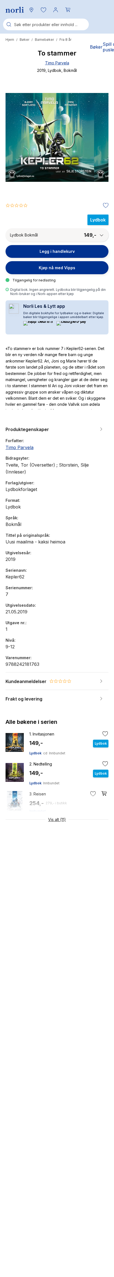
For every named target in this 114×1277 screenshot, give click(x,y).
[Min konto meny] (56, 10)
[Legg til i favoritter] (104, 206)
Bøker (24, 39)
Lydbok (35, 753)
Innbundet (57, 753)
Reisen (37, 794)
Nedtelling (40, 764)
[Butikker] (31, 10)
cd (45, 753)
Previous (17, 158)
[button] (43, 10)
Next (97, 158)
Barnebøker (44, 39)
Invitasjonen (41, 734)
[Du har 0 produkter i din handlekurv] (68, 10)
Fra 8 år (65, 39)
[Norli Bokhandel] (15, 10)
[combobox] (46, 24)
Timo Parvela (57, 63)
